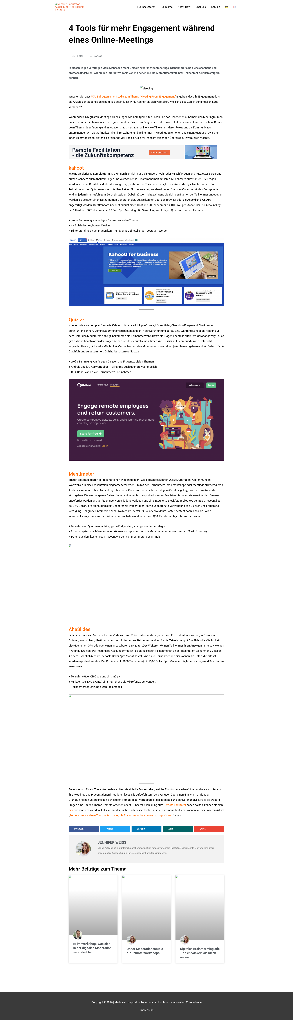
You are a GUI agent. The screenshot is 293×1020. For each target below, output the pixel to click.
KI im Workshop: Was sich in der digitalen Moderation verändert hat (92, 948)
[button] (84, 829)
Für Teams (167, 6)
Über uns (201, 6)
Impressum (147, 1010)
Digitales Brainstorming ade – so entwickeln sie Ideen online (200, 953)
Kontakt (215, 6)
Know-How (184, 6)
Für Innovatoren (146, 6)
